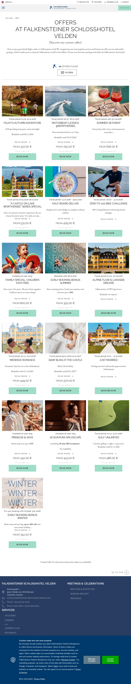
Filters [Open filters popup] (69, 73)
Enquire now (108, 313)
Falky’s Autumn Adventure (22, 122)
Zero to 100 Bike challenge (108, 203)
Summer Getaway (109, 122)
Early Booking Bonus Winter (22, 516)
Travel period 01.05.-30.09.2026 (109, 276)
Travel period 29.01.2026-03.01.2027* (65, 356)
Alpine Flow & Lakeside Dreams (108, 281)
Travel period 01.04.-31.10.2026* (109, 434)
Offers (17, 18)
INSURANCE (10, 633)
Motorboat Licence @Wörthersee (65, 124)
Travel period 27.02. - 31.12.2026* (108, 356)
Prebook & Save (22, 437)
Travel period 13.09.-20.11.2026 (22, 119)
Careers (9, 620)
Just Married (109, 360)
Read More (21, 142)
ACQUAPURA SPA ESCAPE (65, 437)
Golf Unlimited (108, 437)
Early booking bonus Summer (65, 281)
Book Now (22, 157)
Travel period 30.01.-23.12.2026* (22, 356)
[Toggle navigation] (2, 8)
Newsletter (84, 2)
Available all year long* (22, 276)
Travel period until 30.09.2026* (108, 119)
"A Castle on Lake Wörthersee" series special (22, 205)
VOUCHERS (10, 616)
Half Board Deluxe (65, 203)
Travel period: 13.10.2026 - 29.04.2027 (65, 200)
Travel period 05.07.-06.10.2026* (65, 119)
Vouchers (98, 2)
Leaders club (12, 628)
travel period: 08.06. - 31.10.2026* (108, 200)
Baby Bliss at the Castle (65, 360)
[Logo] (63, 8)
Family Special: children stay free (22, 281)
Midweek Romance (22, 360)
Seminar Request (79, 594)
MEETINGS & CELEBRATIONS (85, 583)
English (8, 2)
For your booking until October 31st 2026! (22, 511)
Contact (125, 2)
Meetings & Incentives (82, 589)
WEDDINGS (75, 598)
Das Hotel (8, 18)
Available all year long (22, 434)
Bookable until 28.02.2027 (65, 276)
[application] (65, 660)
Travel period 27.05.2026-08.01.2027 (22, 200)
